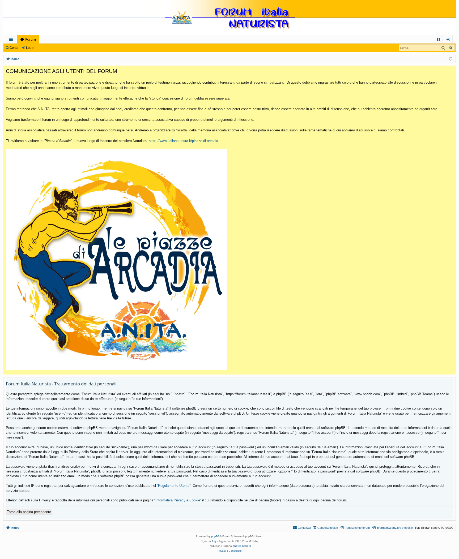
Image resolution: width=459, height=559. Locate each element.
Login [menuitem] (449, 40)
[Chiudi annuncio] (451, 69)
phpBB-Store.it (242, 545)
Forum (30, 39)
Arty (214, 541)
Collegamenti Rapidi (12, 40)
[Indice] (229, 18)
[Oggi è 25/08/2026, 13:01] (450, 59)
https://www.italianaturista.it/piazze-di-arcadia (183, 141)
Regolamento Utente (173, 486)
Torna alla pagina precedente (29, 512)
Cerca (14, 48)
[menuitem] (438, 39)
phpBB (215, 536)
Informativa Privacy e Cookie (177, 500)
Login (30, 48)
